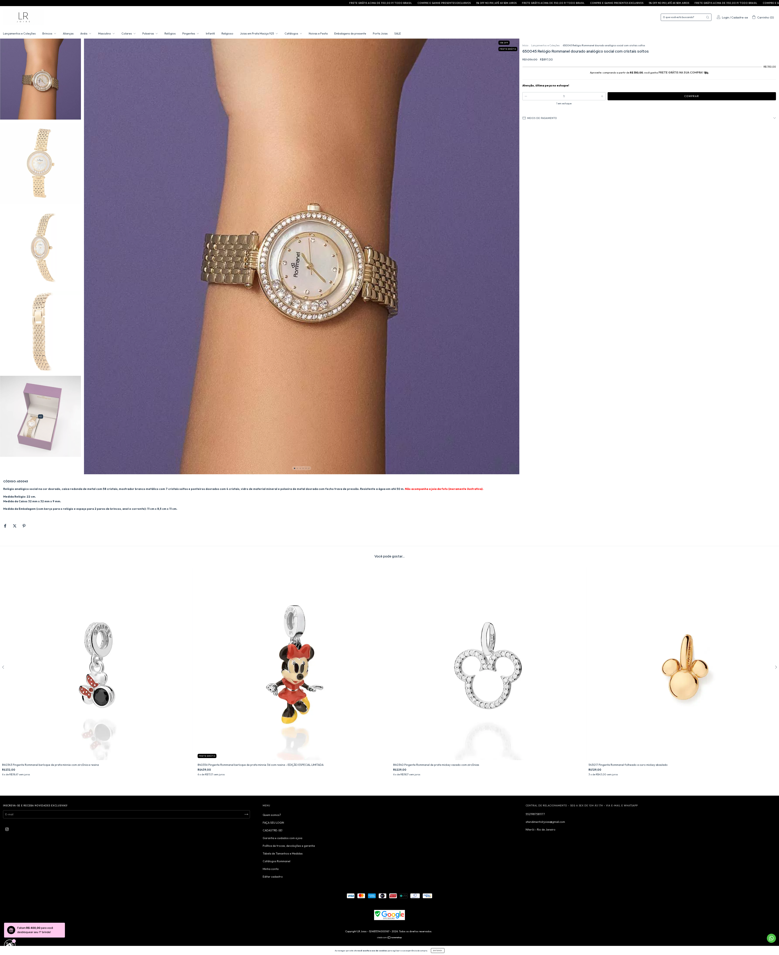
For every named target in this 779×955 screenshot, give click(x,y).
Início (525, 45)
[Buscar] (707, 17)
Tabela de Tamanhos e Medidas (283, 853)
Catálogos (292, 33)
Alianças (68, 33)
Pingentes (189, 33)
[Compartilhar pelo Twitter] (15, 526)
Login (725, 17)
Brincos (47, 33)
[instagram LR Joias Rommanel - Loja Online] (7, 829)
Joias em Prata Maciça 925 (257, 33)
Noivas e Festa (318, 33)
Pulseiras (148, 33)
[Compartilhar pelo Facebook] (5, 526)
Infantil (210, 33)
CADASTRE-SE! (272, 830)
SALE (397, 33)
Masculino (105, 33)
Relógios (170, 33)
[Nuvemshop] (389, 938)
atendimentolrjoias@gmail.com (545, 822)
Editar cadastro (273, 876)
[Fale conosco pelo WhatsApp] (771, 938)
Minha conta (271, 869)
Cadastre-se (739, 17)
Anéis (84, 33)
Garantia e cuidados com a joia (282, 838)
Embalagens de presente (350, 33)
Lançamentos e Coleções (19, 33)
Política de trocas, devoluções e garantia (289, 846)
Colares (127, 33)
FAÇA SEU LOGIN (273, 822)
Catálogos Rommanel (276, 861)
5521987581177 (535, 814)
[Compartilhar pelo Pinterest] (24, 526)
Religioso (227, 33)
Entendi (437, 951)
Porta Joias (380, 33)
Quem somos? (272, 815)
